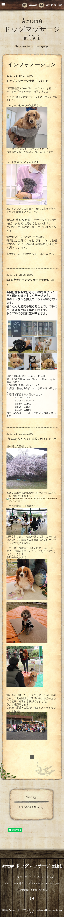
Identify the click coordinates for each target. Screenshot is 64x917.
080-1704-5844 (54, 5)
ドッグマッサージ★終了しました (27, 81)
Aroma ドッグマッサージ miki (32, 30)
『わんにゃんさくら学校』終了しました (31, 439)
